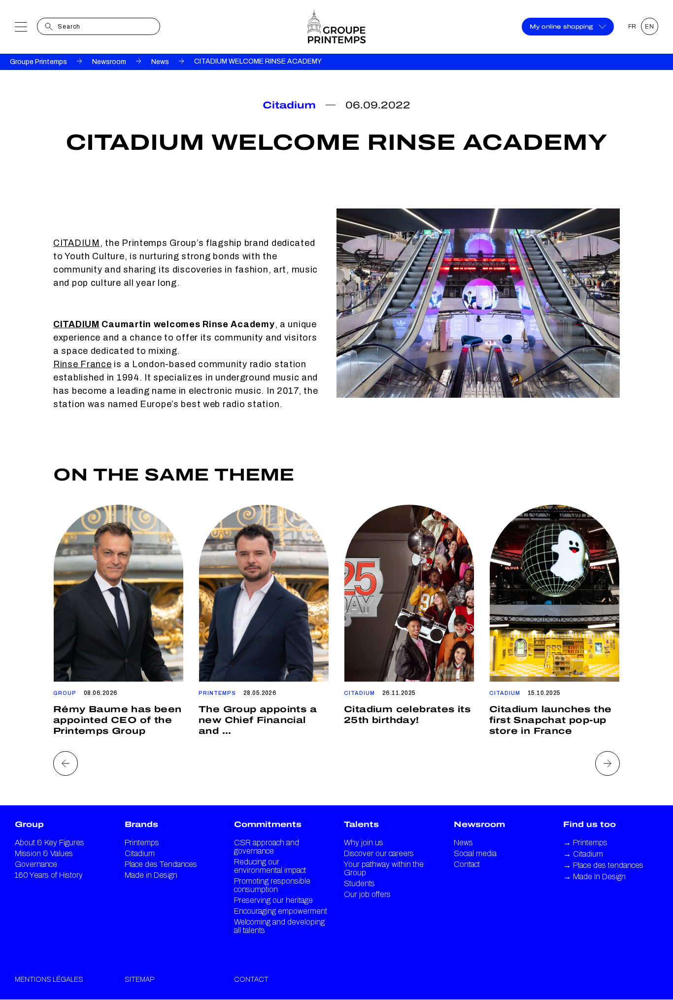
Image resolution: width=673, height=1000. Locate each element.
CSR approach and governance (266, 846)
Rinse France (82, 364)
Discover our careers (379, 853)
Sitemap (139, 979)
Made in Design (151, 875)
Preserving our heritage (273, 900)
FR (632, 26)
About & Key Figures (49, 842)
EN (649, 26)
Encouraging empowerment (280, 911)
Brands (141, 824)
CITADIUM (76, 243)
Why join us (363, 842)
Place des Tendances (161, 864)
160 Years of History (49, 875)
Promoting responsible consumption (272, 885)
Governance (36, 864)
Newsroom (109, 62)
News (160, 62)
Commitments (268, 824)
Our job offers (367, 894)
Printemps (142, 842)
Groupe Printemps (38, 62)
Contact (467, 864)
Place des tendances (603, 865)
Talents (361, 824)
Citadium (140, 853)
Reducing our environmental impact (270, 866)
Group (29, 824)
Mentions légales (49, 979)
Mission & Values (44, 853)
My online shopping (561, 26)
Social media (475, 853)
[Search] (49, 27)
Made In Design (594, 876)
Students (359, 883)
